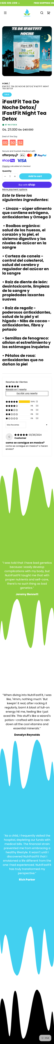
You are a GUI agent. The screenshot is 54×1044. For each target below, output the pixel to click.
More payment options (14, 189)
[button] (42, 13)
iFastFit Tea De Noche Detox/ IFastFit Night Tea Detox (25, 88)
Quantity (6, 171)
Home (5, 84)
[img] (21, 434)
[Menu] (5, 13)
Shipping (6, 166)
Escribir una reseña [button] (27, 393)
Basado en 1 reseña (16, 389)
